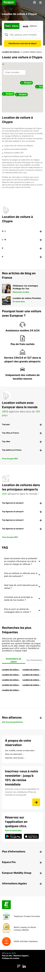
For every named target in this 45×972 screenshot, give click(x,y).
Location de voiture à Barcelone (11, 669)
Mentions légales (21, 956)
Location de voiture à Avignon (31, 685)
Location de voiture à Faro (31, 680)
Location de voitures (11, 52)
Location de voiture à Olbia (11, 680)
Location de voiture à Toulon (11, 690)
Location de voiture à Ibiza (31, 675)
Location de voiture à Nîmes (11, 685)
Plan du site (7, 956)
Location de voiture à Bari (31, 669)
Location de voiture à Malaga (11, 675)
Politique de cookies (10, 958)
